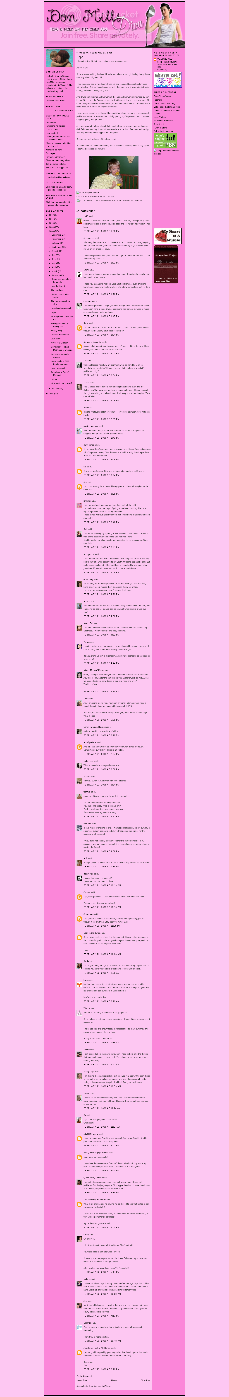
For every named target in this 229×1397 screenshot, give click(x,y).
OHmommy (88, 301)
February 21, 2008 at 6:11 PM (101, 735)
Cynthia (86, 892)
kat (84, 467)
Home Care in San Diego (165, 103)
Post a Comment (84, 1376)
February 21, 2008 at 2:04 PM (101, 375)
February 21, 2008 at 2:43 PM (101, 438)
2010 (51, 223)
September (57, 247)
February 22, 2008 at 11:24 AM (102, 1108)
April (54, 267)
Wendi (86, 1093)
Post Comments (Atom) (99, 1386)
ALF (85, 858)
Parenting (158, 100)
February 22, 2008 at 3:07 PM (101, 1145)
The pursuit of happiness (57, 167)
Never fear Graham (59, 343)
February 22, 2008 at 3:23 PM (101, 1171)
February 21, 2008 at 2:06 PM (101, 400)
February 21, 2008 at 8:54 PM (101, 785)
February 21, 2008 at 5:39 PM (101, 720)
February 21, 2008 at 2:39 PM (101, 419)
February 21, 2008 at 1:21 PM (101, 263)
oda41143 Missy (90, 1134)
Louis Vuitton (160, 117)
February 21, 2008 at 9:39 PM (101, 851)
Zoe (85, 360)
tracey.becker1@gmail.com (95, 1152)
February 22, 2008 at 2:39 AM (101, 973)
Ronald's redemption (60, 335)
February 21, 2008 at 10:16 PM (102, 907)
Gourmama (88, 914)
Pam (85, 642)
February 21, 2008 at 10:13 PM (102, 885)
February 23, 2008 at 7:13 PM (101, 1316)
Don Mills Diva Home (55, 100)
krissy (86, 1234)
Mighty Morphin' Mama (93, 670)
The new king (57, 290)
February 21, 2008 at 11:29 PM (102, 926)
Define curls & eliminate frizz (167, 107)
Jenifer (86, 1050)
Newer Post (81, 1380)
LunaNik (87, 1323)
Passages (50, 153)
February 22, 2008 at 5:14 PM (101, 1272)
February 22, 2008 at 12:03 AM (102, 954)
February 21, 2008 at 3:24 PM (101, 475)
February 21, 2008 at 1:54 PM (101, 335)
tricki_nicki (88, 761)
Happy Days (89, 1071)
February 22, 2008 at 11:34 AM (102, 1127)
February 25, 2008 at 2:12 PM (101, 1369)
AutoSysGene (89, 742)
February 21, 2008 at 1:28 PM (101, 294)
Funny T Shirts (160, 128)
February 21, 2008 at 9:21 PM (101, 816)
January (56, 388)
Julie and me (51, 129)
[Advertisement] (168, 167)
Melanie (87, 1279)
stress (138, 200)
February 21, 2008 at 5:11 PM (101, 691)
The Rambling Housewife (94, 1200)
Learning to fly (52, 133)
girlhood (117, 200)
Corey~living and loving (94, 727)
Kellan (86, 382)
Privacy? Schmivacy (55, 157)
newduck (87, 823)
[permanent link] (87, 192)
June (54, 259)
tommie (86, 792)
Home (114, 1380)
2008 (51, 231)
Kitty (85, 270)
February (56, 275)
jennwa (86, 501)
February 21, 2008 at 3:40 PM (101, 522)
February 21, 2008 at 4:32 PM (101, 635)
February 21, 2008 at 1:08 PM (101, 231)
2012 (51, 215)
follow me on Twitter (64, 110)
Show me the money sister (58, 160)
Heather (87, 776)
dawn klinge (88, 445)
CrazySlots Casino (162, 96)
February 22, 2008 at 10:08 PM (102, 1294)
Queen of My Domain (93, 1178)
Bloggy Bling (56, 330)
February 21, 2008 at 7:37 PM (101, 754)
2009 (51, 227)
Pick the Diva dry (59, 286)
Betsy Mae (88, 874)
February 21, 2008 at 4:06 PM (101, 572)
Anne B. (87, 601)
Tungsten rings (160, 124)
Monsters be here (54, 150)
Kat (85, 1115)
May (54, 263)
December (57, 235)
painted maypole (90, 426)
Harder (54, 379)
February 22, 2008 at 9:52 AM (101, 1064)
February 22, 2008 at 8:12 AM (101, 1001)
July (54, 255)
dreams (107, 200)
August (55, 251)
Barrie (86, 961)
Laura (85, 698)
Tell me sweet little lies (56, 164)
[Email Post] (114, 196)
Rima (85, 323)
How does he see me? (61, 308)
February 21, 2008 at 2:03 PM (101, 353)
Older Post (145, 1380)
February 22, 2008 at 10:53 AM (102, 1086)
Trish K (86, 1008)
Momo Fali (88, 623)
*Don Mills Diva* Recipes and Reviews (167, 60)
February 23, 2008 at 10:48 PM (102, 1341)
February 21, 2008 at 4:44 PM (101, 663)
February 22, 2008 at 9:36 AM (101, 1043)
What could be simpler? (61, 383)
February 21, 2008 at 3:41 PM (101, 547)
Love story (55, 339)
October (56, 243)
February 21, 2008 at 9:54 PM (101, 866)
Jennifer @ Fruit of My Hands (96, 1348)
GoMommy (88, 579)
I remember (51, 122)
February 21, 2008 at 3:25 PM (101, 494)
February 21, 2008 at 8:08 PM (101, 769)
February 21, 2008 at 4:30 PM (101, 616)
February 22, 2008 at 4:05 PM (101, 1227)
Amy (85, 407)
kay (85, 980)
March (55, 271)
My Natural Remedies (163, 120)
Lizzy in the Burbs (91, 933)
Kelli (85, 529)
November (57, 239)
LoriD (85, 216)
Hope (53, 312)
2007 (51, 393)
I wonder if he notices (55, 126)
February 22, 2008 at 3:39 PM (101, 1193)
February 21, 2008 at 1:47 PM (101, 316)
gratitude (128, 200)
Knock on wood (58, 368)
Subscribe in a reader (163, 131)
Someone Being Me (92, 342)
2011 (51, 219)
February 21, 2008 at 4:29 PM (101, 594)
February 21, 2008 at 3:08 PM (101, 460)
